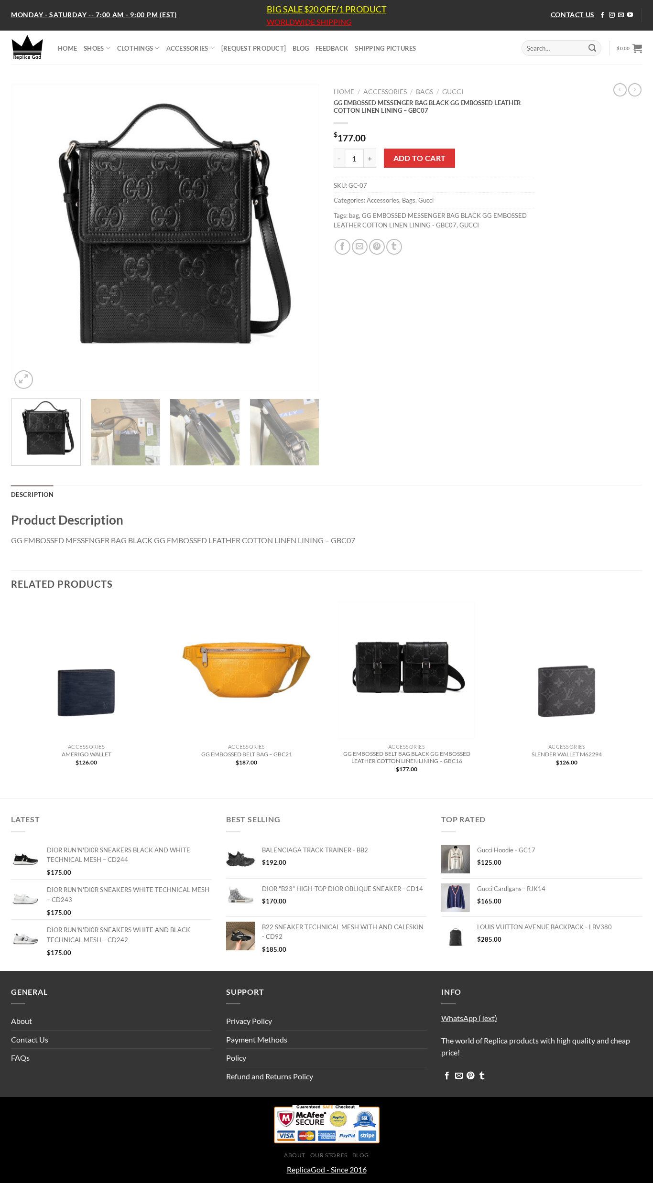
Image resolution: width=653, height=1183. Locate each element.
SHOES (94, 48)
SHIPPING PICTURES (385, 48)
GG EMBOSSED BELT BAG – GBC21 (246, 754)
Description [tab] (32, 494)
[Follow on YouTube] (630, 15)
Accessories (385, 92)
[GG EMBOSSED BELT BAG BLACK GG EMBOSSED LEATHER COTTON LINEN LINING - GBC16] (406, 670)
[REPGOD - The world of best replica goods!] (27, 47)
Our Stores (329, 1155)
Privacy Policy (249, 1020)
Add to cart (419, 158)
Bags (424, 92)
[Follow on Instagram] (612, 15)
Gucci (452, 92)
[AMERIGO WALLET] (86, 670)
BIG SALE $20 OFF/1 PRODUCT (327, 9)
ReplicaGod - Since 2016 (327, 1169)
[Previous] (29, 237)
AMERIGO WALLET (86, 754)
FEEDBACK (332, 48)
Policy (236, 1057)
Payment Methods (256, 1039)
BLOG (301, 48)
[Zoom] (23, 379)
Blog (360, 1155)
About (21, 1020)
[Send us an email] (621, 15)
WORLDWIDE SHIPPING (309, 22)
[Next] (301, 237)
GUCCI (469, 225)
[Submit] (592, 48)
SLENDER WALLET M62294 (567, 754)
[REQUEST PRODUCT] (253, 48)
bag (354, 215)
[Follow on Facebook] (602, 15)
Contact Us (29, 1039)
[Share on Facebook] (342, 247)
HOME (67, 48)
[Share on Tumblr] (394, 247)
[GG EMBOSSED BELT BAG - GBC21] (246, 670)
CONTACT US (573, 15)
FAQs (20, 1057)
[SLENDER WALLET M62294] (566, 670)
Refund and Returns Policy (269, 1076)
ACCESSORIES (187, 48)
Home (344, 92)
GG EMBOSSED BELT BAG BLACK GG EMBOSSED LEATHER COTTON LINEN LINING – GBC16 (406, 757)
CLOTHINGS (135, 48)
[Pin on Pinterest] (377, 247)
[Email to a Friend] (360, 247)
